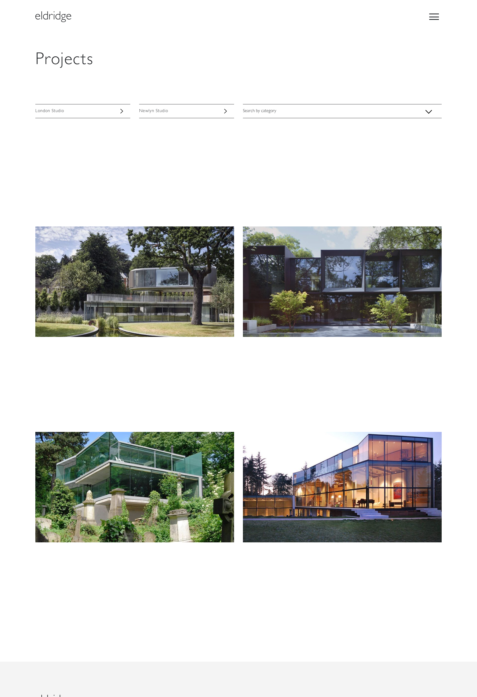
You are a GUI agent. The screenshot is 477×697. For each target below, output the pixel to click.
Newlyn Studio (153, 111)
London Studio (49, 111)
